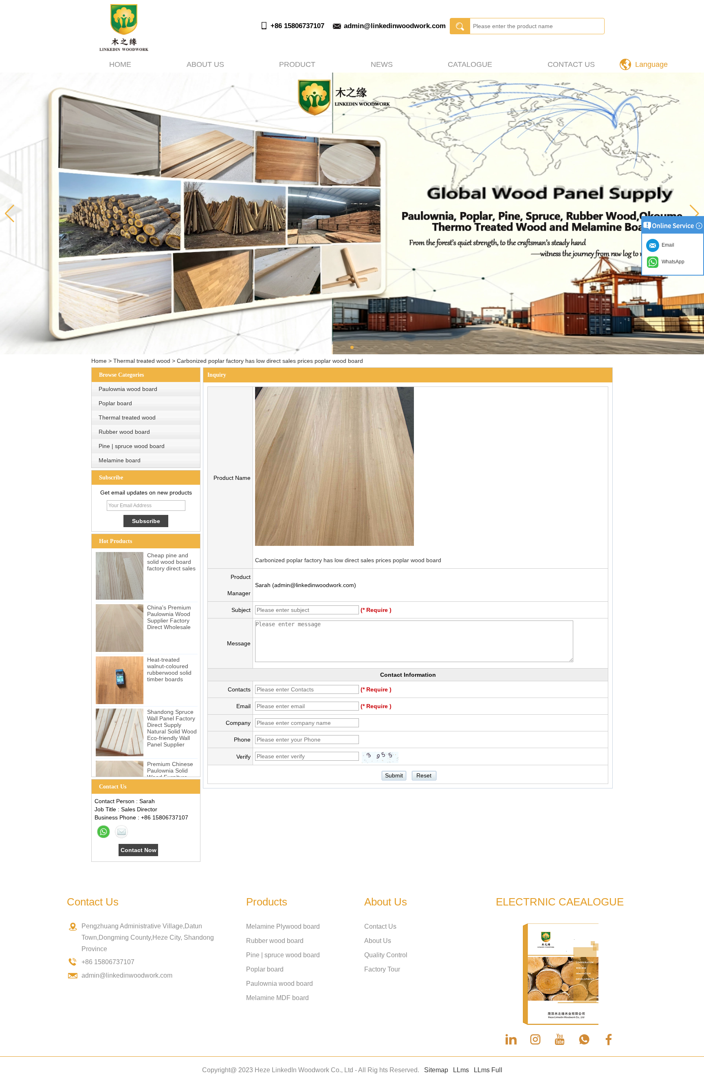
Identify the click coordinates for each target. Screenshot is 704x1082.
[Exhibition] (352, 213)
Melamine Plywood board (283, 926)
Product (297, 64)
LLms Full (488, 1070)
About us (205, 64)
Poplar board (115, 403)
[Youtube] (559, 1039)
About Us (377, 940)
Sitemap (436, 1070)
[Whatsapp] (584, 1039)
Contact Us (571, 64)
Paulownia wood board (128, 389)
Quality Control (385, 955)
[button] (352, 347)
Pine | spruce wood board (132, 446)
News (382, 64)
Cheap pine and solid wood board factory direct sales (171, 562)
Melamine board (120, 460)
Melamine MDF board (277, 997)
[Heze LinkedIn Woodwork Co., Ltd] (123, 49)
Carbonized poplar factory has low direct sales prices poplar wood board (348, 560)
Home (120, 64)
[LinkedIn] (511, 1039)
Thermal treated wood (141, 361)
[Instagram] (535, 1039)
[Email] (121, 831)
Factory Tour (382, 969)
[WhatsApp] (103, 831)
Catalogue (470, 64)
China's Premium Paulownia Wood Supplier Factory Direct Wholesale (169, 617)
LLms (461, 1070)
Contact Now (138, 850)
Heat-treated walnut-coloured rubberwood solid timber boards (169, 669)
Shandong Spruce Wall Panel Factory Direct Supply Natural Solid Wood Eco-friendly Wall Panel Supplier (172, 728)
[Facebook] (608, 1039)
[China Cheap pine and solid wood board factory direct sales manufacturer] (119, 576)
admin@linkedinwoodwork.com (395, 26)
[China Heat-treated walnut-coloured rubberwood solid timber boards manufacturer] (119, 680)
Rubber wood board (124, 431)
